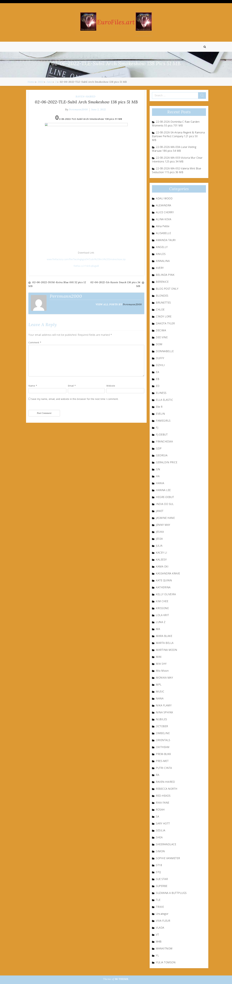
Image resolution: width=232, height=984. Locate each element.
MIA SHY (161, 663)
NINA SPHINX (164, 712)
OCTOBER (162, 726)
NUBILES (161, 719)
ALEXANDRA (163, 205)
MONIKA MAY (164, 677)
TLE (158, 900)
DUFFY (160, 358)
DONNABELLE (165, 351)
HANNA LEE (163, 490)
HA (158, 476)
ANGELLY (162, 247)
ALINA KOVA (163, 219)
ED (157, 386)
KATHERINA (163, 587)
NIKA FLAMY (164, 705)
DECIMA (161, 330)
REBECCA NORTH (166, 788)
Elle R (159, 407)
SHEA (159, 837)
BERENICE (162, 281)
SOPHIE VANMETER (168, 858)
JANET (160, 511)
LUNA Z (160, 622)
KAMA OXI (162, 566)
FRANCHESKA (164, 441)
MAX (159, 657)
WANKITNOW (164, 948)
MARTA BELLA (165, 643)
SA (157, 816)
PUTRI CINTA (164, 768)
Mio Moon (162, 670)
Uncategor (162, 913)
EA (157, 372)
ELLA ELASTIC (164, 400)
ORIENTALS (163, 740)
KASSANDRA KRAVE (168, 573)
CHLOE (160, 309)
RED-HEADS (163, 795)
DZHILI (160, 365)
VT (157, 934)
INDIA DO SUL (165, 504)
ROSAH (160, 809)
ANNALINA (163, 261)
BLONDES (162, 295)
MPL (159, 684)
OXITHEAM (162, 747)
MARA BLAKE (164, 636)
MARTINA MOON (166, 650)
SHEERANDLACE (166, 844)
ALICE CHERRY (165, 212)
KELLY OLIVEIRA (166, 594)
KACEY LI (161, 552)
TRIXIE (160, 907)
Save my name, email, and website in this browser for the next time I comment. (75, 398)
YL (157, 955)
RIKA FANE (162, 802)
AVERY (160, 268)
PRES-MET (162, 761)
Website (110, 385)
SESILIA (160, 830)
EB (157, 379)
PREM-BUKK (163, 754)
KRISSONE (162, 608)
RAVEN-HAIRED (85, 96)
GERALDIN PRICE (166, 462)
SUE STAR (162, 879)
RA (157, 775)
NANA (160, 698)
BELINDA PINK (165, 275)
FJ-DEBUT (162, 434)
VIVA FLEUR (163, 920)
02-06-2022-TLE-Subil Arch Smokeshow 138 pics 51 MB (86, 101)
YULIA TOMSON (165, 962)
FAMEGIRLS (163, 420)
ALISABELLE (163, 233)
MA (158, 629)
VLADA (160, 927)
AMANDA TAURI (166, 240)
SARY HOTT (163, 823)
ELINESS (161, 393)
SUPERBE (161, 886)
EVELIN (160, 413)
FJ (157, 427)
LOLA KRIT (162, 615)
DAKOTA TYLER (165, 323)
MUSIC (160, 691)
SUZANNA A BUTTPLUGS (171, 893)
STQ (158, 872)
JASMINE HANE (165, 518)
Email (72, 385)
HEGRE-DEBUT (165, 497)
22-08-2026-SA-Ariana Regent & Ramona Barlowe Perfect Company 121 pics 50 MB (178, 136)
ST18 (159, 865)
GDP (159, 448)
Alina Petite (162, 226)
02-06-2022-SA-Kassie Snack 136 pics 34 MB (115, 284)
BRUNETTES (163, 302)
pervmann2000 (78, 109)
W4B (159, 941)
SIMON (160, 851)
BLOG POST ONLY (167, 288)
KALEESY (161, 559)
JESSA (159, 538)
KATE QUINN (164, 580)
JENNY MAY (163, 525)
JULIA (159, 545)
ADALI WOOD (164, 198)
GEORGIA (162, 455)
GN (158, 469)
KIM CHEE (162, 601)
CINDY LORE (163, 316)
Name (32, 385)
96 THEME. (122, 979)
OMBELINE (163, 733)
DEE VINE (162, 337)
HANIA (160, 483)
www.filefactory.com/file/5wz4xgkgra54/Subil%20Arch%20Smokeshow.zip (86, 259)
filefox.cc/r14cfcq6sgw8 (86, 265)
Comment (34, 342)
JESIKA (160, 532)
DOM (159, 344)
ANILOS (161, 254)
